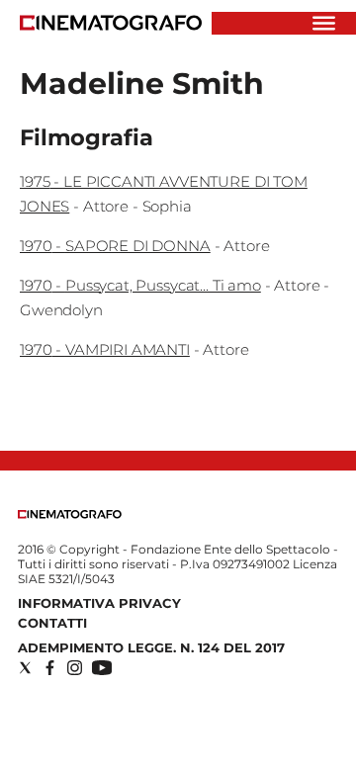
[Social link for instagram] (74, 667)
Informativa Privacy (99, 603)
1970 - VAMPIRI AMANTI (105, 349)
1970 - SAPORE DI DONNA (115, 245)
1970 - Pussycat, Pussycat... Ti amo (140, 285)
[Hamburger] (323, 23)
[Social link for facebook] (50, 667)
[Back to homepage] (70, 514)
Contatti (52, 623)
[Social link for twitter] (25, 667)
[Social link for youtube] (102, 667)
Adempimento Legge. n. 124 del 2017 (151, 647)
